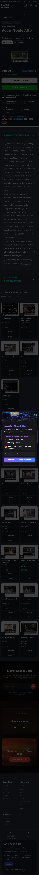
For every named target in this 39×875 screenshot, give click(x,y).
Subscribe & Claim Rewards (19, 460)
